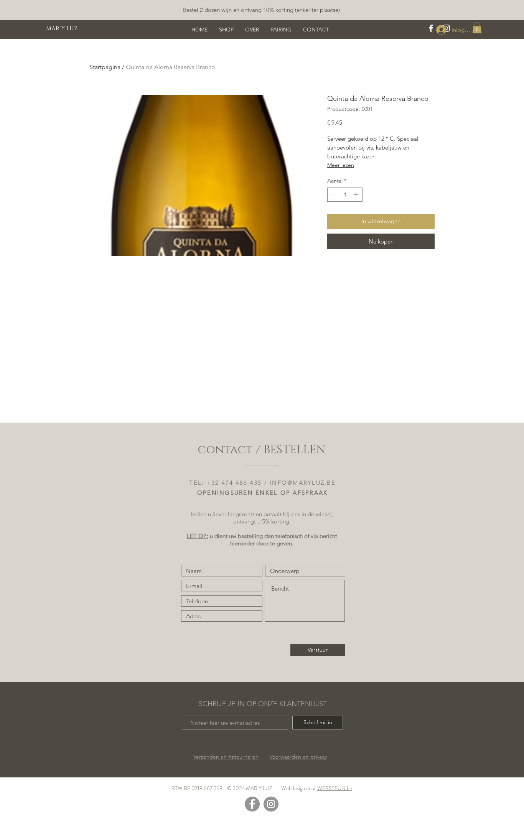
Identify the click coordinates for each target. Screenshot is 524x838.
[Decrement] (333, 194)
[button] (477, 27)
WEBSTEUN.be (334, 788)
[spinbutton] (345, 194)
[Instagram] (271, 804)
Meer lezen (340, 164)
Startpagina (104, 67)
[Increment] (356, 194)
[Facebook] (252, 804)
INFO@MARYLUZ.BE (303, 482)
